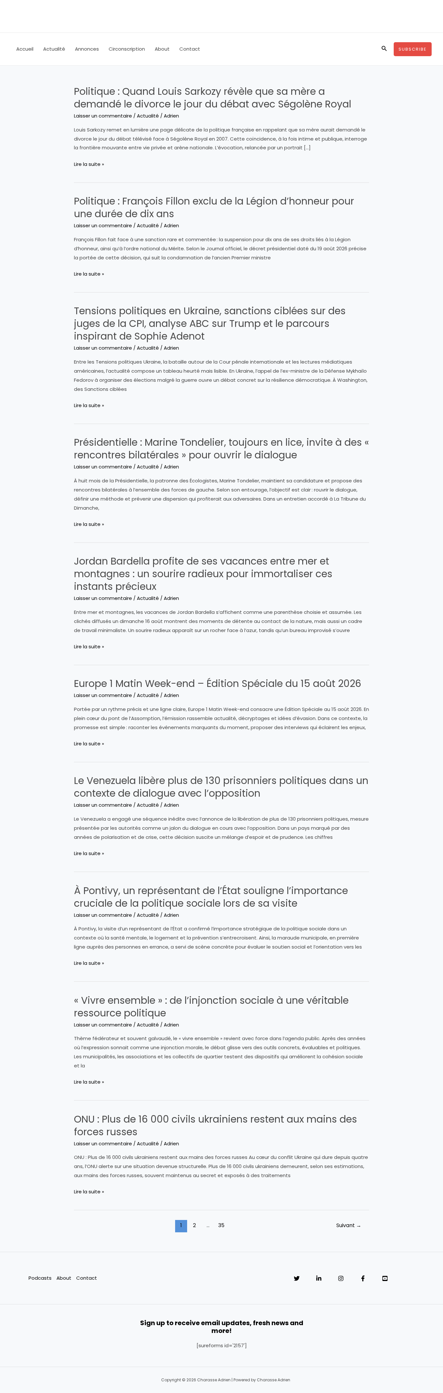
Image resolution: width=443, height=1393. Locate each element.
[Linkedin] (319, 1278)
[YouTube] (385, 1278)
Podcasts (40, 1278)
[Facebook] (363, 1278)
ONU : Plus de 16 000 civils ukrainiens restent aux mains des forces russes (215, 1125)
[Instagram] (341, 1278)
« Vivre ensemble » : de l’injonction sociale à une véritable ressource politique (211, 1006)
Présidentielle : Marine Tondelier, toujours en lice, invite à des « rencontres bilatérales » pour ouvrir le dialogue (221, 448)
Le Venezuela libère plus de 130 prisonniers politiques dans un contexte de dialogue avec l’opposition (221, 787)
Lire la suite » (89, 164)
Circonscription (127, 48)
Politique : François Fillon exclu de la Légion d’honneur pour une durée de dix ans (214, 207)
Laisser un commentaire (103, 115)
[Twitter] (297, 1278)
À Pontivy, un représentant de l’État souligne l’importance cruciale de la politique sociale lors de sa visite (211, 897)
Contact (189, 48)
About (162, 48)
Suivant (348, 1225)
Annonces (87, 48)
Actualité (54, 48)
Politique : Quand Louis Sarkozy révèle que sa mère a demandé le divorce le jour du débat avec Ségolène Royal (212, 97)
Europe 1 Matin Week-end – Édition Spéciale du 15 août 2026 (217, 683)
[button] (384, 49)
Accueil (24, 48)
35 (221, 1225)
